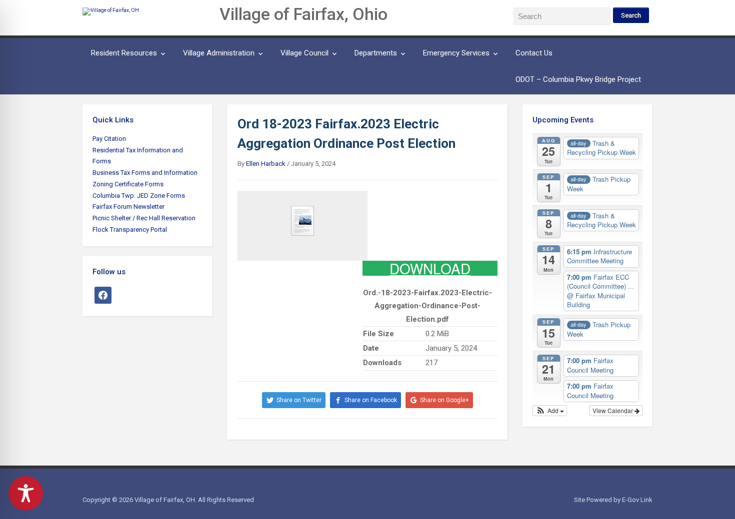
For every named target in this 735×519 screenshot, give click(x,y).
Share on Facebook (370, 400)
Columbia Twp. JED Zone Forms (138, 195)
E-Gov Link (637, 500)
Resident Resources (124, 52)
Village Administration (218, 52)
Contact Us (534, 52)
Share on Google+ (444, 400)
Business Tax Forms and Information (145, 172)
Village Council (304, 52)
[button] (549, 411)
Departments (375, 52)
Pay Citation (109, 138)
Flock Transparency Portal (129, 229)
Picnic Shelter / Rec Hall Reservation (144, 218)
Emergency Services (456, 52)
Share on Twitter (299, 400)
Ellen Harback (266, 163)
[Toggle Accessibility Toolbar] (26, 493)
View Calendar (613, 410)
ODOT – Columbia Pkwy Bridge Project (578, 79)
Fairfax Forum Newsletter (128, 206)
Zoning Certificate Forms (128, 184)
